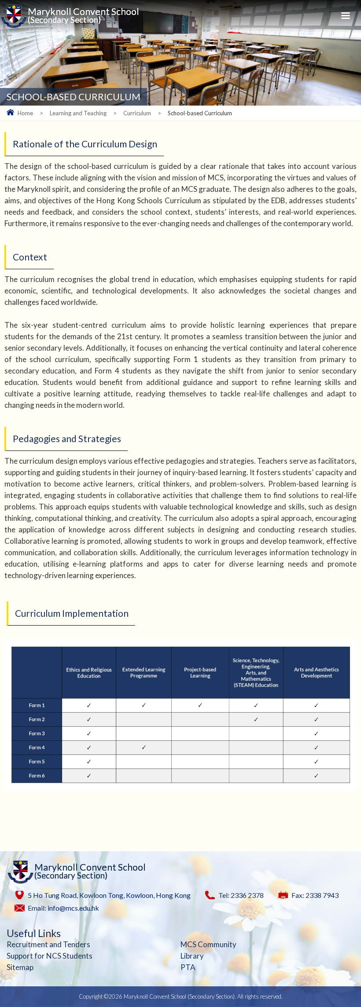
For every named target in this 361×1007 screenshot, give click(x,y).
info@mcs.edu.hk (73, 908)
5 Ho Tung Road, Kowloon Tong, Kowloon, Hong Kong (109, 895)
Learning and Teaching (78, 113)
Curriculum (137, 113)
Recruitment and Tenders (48, 944)
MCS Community (208, 944)
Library (192, 955)
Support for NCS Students (49, 955)
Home (25, 113)
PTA (187, 967)
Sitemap (20, 967)
